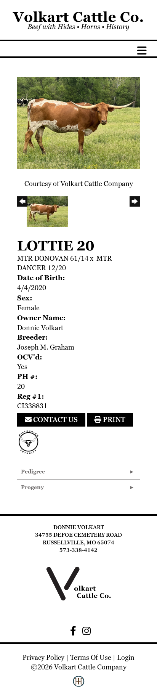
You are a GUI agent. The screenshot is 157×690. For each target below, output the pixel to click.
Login (126, 657)
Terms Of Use (90, 657)
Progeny (32, 487)
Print (113, 419)
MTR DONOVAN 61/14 (52, 258)
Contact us (55, 419)
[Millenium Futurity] (30, 441)
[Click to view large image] (78, 122)
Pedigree (33, 471)
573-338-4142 (78, 550)
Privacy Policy (43, 657)
